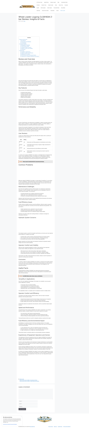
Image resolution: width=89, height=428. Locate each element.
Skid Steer (38, 10)
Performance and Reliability (25, 41)
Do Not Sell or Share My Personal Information (10, 424)
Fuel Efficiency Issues (24, 46)
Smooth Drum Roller (45, 10)
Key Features (23, 40)
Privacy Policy (50, 426)
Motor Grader (49, 7)
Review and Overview (23, 39)
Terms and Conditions (66, 426)
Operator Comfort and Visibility (26, 48)
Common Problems (22, 43)
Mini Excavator (43, 7)
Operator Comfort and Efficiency (26, 52)
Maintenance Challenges (25, 45)
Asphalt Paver (46, 2)
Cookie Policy (60, 426)
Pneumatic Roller (56, 7)
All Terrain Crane (39, 2)
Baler (58, 2)
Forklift (38, 7)
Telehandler (52, 10)
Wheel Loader (62, 10)
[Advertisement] (36, 29)
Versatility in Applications (25, 51)
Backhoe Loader (53, 2)
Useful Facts (21, 50)
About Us (55, 426)
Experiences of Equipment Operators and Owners (29, 56)
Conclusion (22, 49)
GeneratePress (32, 426)
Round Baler (63, 7)
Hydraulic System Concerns (25, 47)
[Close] (21, 416)
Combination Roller (64, 2)
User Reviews (23, 42)
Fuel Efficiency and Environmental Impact (28, 55)
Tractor (57, 10)
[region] (12, 421)
